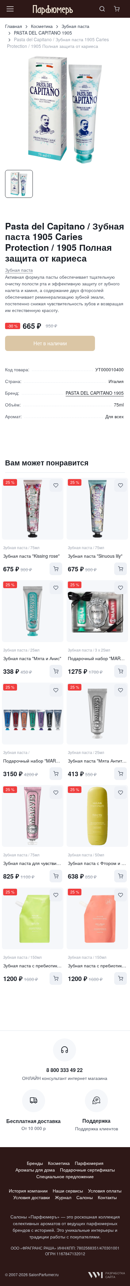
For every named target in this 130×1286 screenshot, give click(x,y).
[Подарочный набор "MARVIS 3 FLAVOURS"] (97, 611)
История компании (28, 1190)
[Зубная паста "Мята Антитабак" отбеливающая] (97, 713)
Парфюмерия (89, 1163)
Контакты (107, 1197)
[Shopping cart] (117, 8)
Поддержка (96, 1120)
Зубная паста (75, 26)
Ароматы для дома (35, 1169)
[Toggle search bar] (102, 8)
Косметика (42, 26)
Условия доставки (31, 1197)
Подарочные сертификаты (87, 1169)
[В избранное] (56, 485)
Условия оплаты (104, 1190)
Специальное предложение (65, 1176)
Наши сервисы (68, 1190)
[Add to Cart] (56, 568)
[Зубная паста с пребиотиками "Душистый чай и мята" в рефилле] (97, 918)
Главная (13, 26)
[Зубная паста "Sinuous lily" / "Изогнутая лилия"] (97, 509)
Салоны (84, 1197)
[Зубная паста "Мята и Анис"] (32, 611)
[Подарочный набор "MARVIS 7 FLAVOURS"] (32, 713)
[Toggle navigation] (10, 9)
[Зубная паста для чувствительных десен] (32, 816)
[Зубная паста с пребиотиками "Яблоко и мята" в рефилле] (32, 918)
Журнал (63, 1197)
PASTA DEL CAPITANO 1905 (43, 32)
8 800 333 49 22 (64, 1070)
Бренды (35, 1163)
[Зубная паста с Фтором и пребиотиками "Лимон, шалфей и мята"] (97, 816)
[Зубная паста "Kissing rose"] (32, 509)
